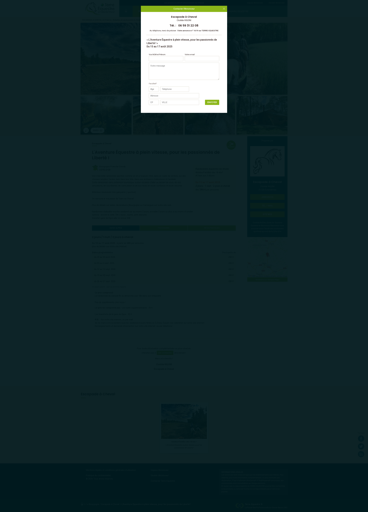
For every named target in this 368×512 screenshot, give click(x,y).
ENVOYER (212, 102)
